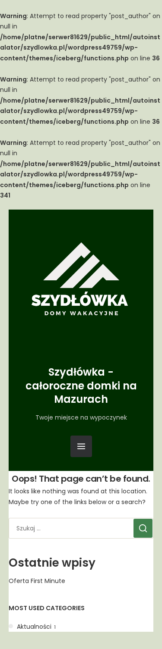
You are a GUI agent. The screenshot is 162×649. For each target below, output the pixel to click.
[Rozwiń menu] (81, 446)
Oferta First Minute (37, 581)
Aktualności (34, 626)
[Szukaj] (142, 528)
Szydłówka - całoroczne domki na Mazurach (81, 385)
